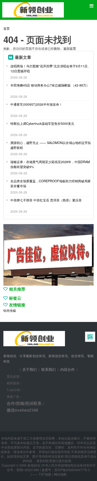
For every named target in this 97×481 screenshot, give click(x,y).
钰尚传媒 (9, 310)
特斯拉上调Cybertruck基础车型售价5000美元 (42, 123)
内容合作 (67, 369)
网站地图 (60, 474)
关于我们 (29, 369)
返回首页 (69, 48)
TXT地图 (45, 474)
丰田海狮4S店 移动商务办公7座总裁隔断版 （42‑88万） (49, 85)
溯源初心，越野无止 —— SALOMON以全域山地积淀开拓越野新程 (50, 145)
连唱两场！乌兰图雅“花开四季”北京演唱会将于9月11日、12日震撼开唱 (50, 68)
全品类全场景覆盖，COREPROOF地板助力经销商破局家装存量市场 (50, 183)
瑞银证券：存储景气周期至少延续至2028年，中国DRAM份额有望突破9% (50, 164)
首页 (6, 28)
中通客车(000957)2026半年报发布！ (36, 104)
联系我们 (48, 369)
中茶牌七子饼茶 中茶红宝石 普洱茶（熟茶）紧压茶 (46, 200)
